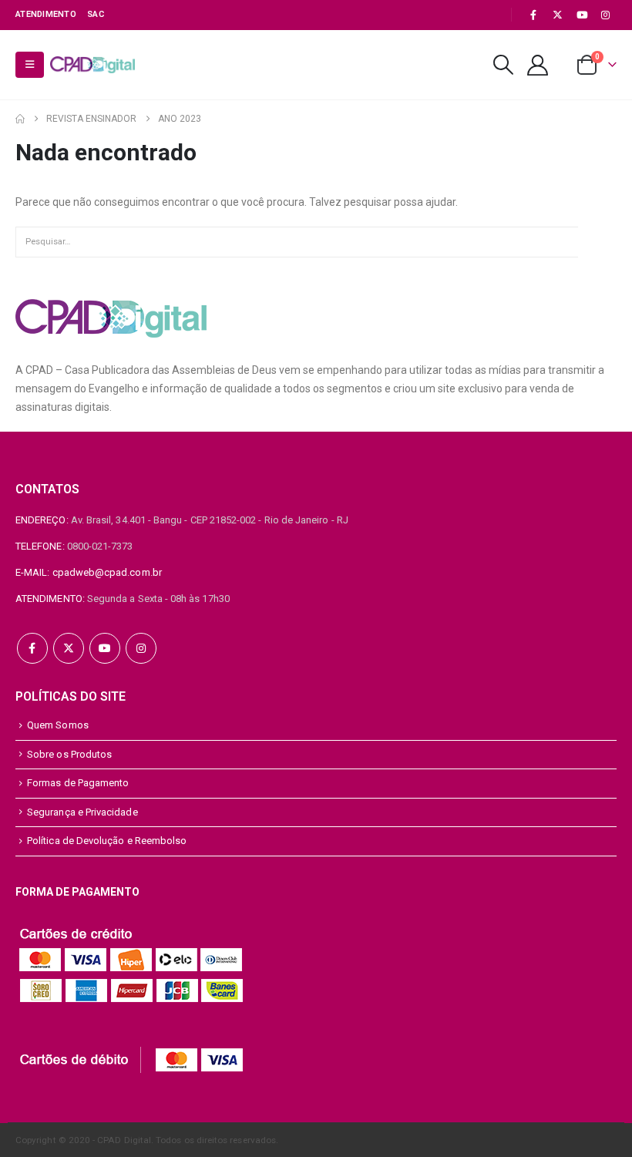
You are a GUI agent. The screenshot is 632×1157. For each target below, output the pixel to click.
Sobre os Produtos (69, 754)
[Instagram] (606, 15)
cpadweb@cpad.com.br (107, 572)
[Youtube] (582, 15)
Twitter (68, 648)
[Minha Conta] (538, 65)
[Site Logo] (92, 64)
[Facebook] (533, 15)
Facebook (32, 648)
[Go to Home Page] (20, 118)
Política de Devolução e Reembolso (107, 840)
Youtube (104, 648)
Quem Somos (58, 725)
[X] (557, 15)
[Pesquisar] (597, 242)
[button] (29, 65)
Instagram (141, 648)
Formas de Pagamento (78, 783)
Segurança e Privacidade (82, 812)
